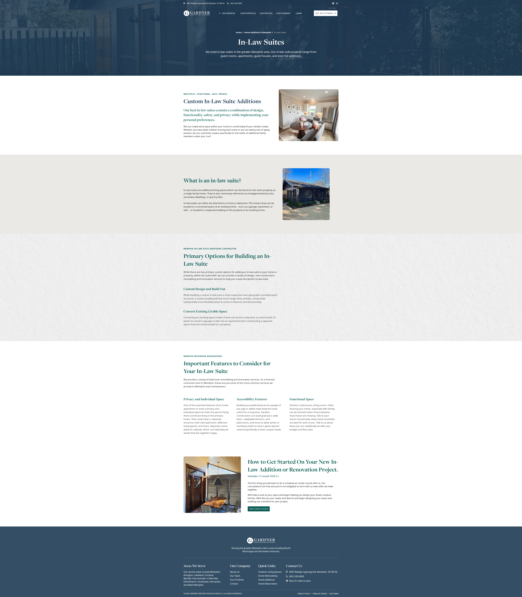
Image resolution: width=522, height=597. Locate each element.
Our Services (228, 13)
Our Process (266, 13)
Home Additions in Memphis (257, 32)
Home (239, 32)
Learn (299, 13)
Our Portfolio (248, 13)
